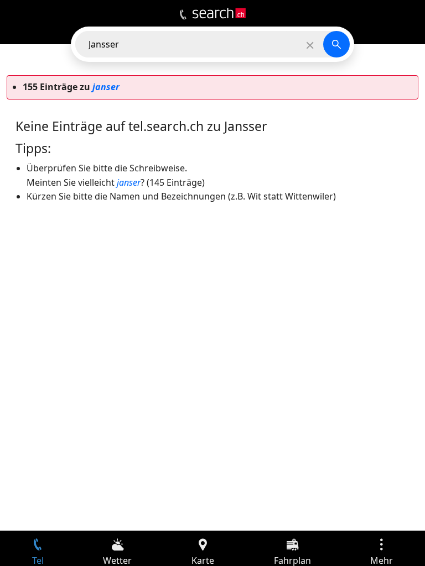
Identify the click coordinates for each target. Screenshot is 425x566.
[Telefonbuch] (183, 14)
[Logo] (219, 13)
